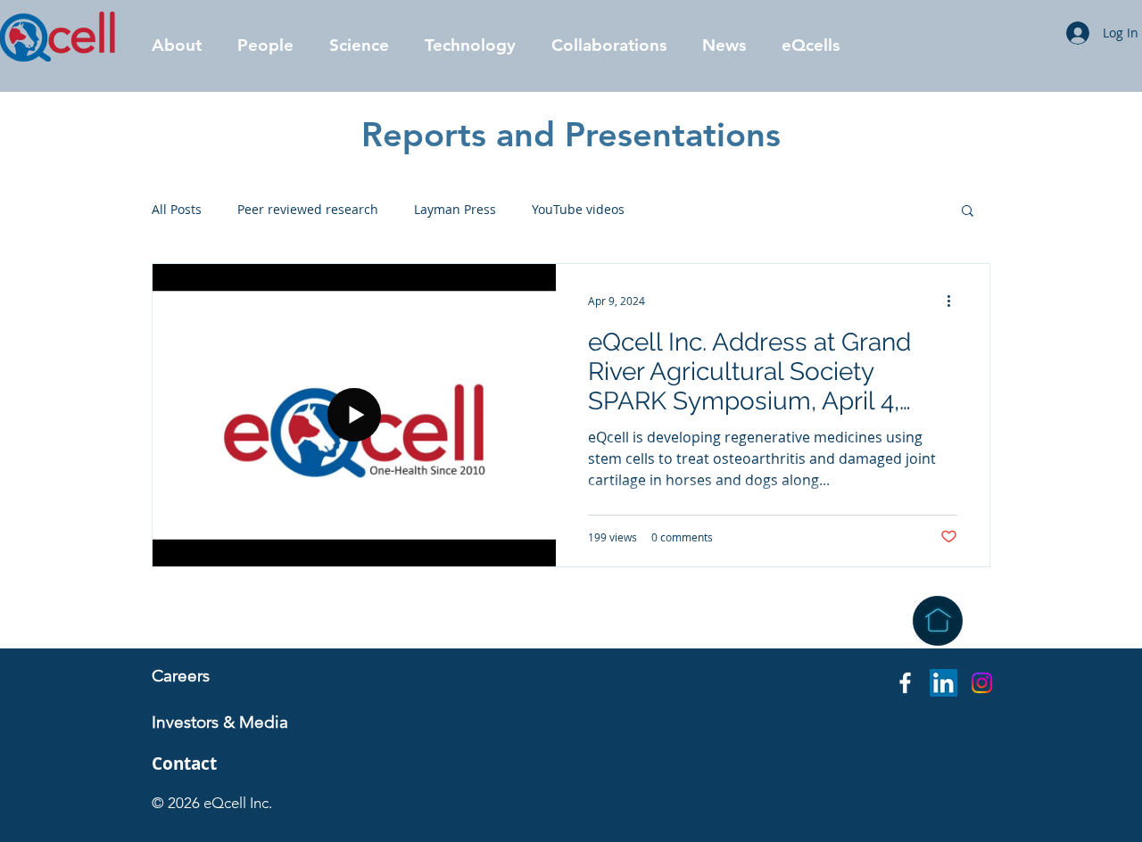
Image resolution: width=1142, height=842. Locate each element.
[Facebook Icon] (905, 683)
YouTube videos (578, 209)
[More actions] (954, 300)
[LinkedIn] (943, 683)
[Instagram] (982, 683)
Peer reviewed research (307, 209)
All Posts (177, 209)
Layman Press (455, 209)
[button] (265, 44)
